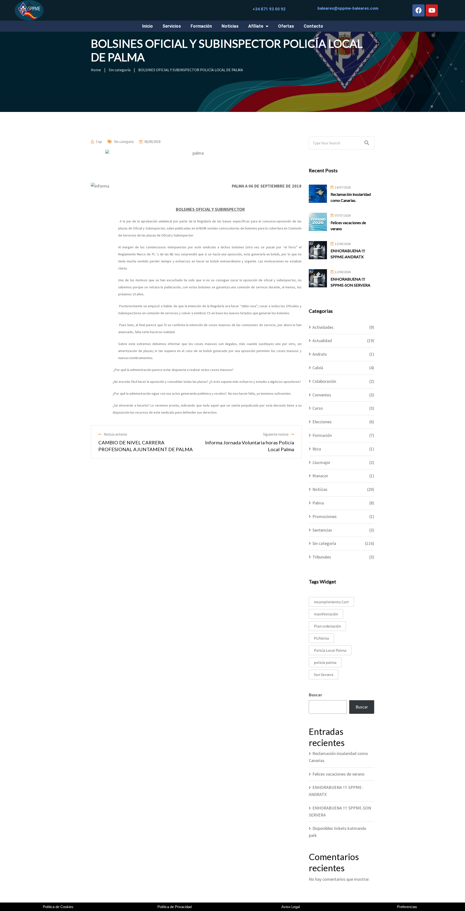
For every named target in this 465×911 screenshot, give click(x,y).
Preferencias (407, 907)
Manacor (320, 476)
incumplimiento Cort (331, 601)
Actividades (322, 327)
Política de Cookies (58, 907)
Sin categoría (124, 141)
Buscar (315, 695)
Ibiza (316, 449)
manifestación (326, 614)
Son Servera (323, 674)
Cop (99, 141)
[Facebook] (418, 10)
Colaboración (324, 381)
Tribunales (321, 557)
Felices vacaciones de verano (338, 774)
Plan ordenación (327, 626)
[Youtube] (432, 10)
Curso (317, 408)
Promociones (324, 516)
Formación (201, 26)
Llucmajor (321, 462)
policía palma (325, 662)
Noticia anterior (115, 434)
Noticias (230, 26)
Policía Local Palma (330, 650)
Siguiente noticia (275, 434)
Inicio (147, 26)
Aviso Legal (290, 907)
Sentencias (322, 530)
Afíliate (255, 26)
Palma (318, 503)
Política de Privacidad (174, 907)
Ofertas (286, 26)
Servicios (172, 26)
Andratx (319, 354)
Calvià (317, 367)
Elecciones (322, 421)
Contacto (313, 26)
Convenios (321, 395)
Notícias (319, 489)
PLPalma (321, 638)
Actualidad (322, 340)
